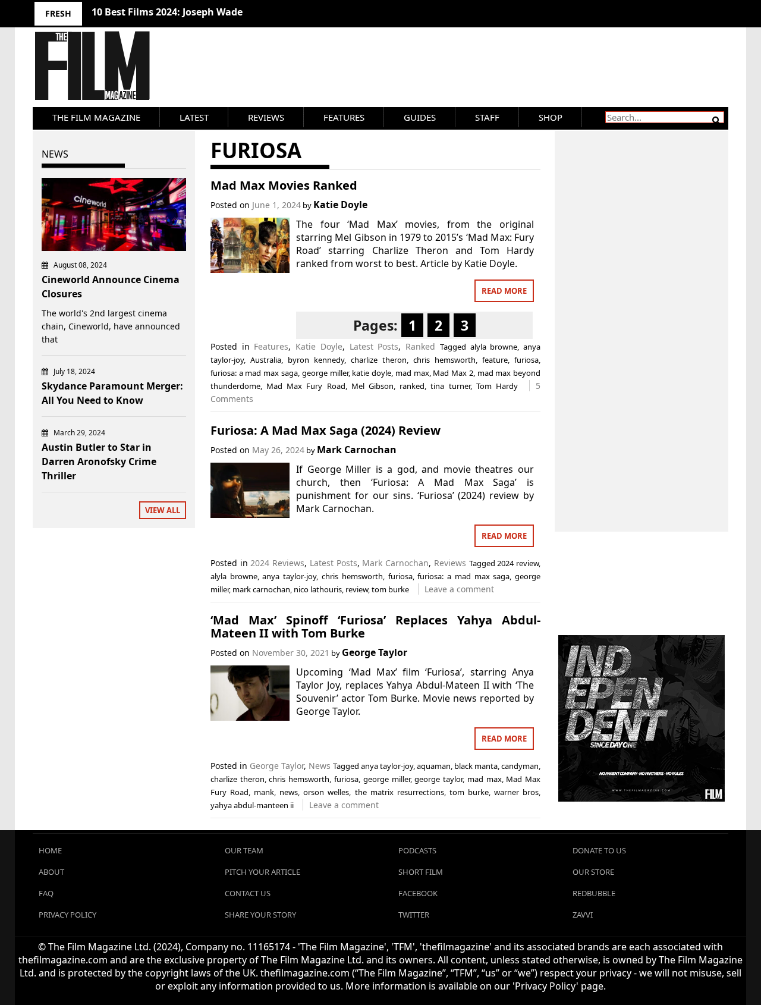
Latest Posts (374, 346)
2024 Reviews (277, 563)
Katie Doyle (340, 204)
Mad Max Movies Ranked (283, 185)
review (356, 589)
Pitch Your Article (262, 871)
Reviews (266, 117)
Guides (420, 117)
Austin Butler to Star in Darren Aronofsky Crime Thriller (99, 461)
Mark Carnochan (357, 449)
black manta (476, 766)
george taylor (438, 779)
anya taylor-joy (289, 576)
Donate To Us (599, 850)
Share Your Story (260, 914)
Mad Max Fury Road (305, 386)
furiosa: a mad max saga (254, 373)
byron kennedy (316, 359)
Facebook (418, 893)
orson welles (326, 792)
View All (162, 510)
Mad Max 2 (453, 373)
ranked (412, 386)
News (320, 765)
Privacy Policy (67, 914)
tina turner (450, 386)
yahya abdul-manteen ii (252, 805)
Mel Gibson (372, 386)
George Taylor (374, 652)
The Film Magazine (96, 117)
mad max (412, 373)
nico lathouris (318, 589)
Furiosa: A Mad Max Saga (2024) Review (325, 430)
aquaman (434, 766)
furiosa (526, 359)
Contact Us (248, 893)
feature (495, 359)
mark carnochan (261, 589)
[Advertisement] (642, 318)
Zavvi (583, 914)
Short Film (420, 871)
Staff (487, 117)
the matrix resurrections (399, 792)
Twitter (413, 914)
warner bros (516, 792)
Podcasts (417, 850)
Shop (550, 117)
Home (50, 850)
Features (343, 117)
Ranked (420, 346)
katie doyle (371, 373)
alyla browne (494, 346)
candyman (520, 766)
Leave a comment (459, 589)
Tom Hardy (497, 386)
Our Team (244, 850)
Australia (265, 359)
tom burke (390, 589)
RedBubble (594, 893)
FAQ (46, 893)
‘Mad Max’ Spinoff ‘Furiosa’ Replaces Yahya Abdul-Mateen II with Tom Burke (375, 626)
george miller (325, 373)
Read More (504, 290)
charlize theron (379, 359)
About (51, 871)
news (288, 792)
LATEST (194, 117)
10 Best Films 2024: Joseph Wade (167, 11)
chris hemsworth (444, 359)
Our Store (593, 871)
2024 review (518, 563)
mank (264, 792)
